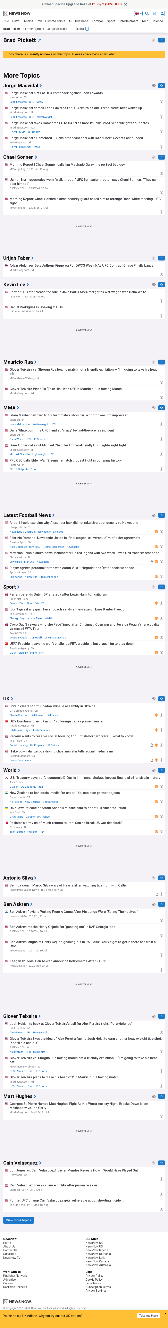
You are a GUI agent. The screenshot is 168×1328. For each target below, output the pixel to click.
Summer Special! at (81, 4)
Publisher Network (15, 1275)
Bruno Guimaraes (54, 546)
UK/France (52, 715)
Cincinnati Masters (55, 637)
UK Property (37, 745)
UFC (31, 101)
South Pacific (50, 801)
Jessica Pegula (18, 637)
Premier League (49, 576)
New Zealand (32, 801)
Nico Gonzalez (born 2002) (25, 546)
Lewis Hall (16, 561)
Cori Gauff (36, 637)
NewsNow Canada (97, 1261)
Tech (145, 21)
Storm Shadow (18, 715)
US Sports (34, 131)
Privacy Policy (94, 1275)
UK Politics (53, 745)
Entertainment (128, 21)
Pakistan (32, 831)
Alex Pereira (16, 1032)
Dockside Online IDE (15, 1287)
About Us (9, 1246)
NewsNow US (94, 1246)
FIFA (41, 652)
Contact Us (10, 1250)
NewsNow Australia (98, 1265)
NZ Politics (16, 801)
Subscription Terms (98, 1287)
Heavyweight (40, 1032)
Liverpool (58, 531)
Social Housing (19, 745)
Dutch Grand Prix (29, 603)
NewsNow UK (94, 1242)
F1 (42, 603)
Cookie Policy (94, 1279)
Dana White (16, 439)
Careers (8, 1283)
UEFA (13, 652)
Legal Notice (93, 1283)
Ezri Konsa (16, 576)
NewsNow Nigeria (97, 1250)
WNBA (49, 618)
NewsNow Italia (95, 1257)
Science (157, 21)
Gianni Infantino (27, 652)
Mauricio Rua (24, 1071)
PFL (12, 469)
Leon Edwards (18, 101)
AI (70, 21)
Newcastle (44, 531)
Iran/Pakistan (17, 831)
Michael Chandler (20, 454)
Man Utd (29, 561)
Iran (39, 21)
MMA (39, 101)
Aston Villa (31, 576)
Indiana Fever (34, 618)
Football (97, 21)
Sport (111, 21)
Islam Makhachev (20, 424)
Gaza (15, 21)
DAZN (13, 131)
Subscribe (9, 1253)
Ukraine (28, 21)
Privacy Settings (96, 1290)
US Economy (28, 786)
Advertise (9, 1279)
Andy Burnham (41, 730)
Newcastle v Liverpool (23, 531)
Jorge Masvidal (57, 28)
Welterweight (44, 116)
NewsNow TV (11, 1257)
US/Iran (14, 786)
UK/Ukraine (36, 715)
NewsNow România (98, 1253)
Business (82, 21)
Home (7, 1242)
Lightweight (39, 454)
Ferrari (13, 603)
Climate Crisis (55, 21)
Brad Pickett (11, 28)
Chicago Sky (17, 618)
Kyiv (28, 730)
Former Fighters (34, 28)
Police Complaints (20, 760)
